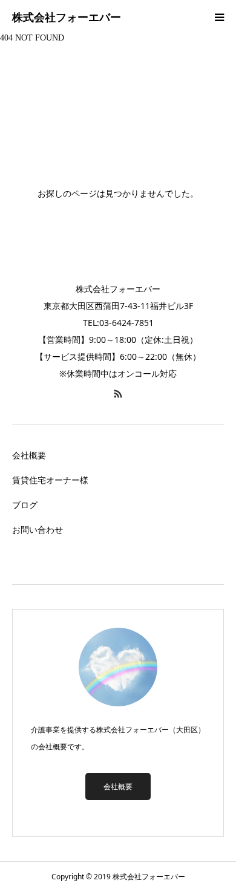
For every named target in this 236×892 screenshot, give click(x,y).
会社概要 (29, 455)
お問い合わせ (37, 529)
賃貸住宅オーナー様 (50, 480)
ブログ (25, 504)
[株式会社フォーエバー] (66, 18)
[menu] (219, 17)
